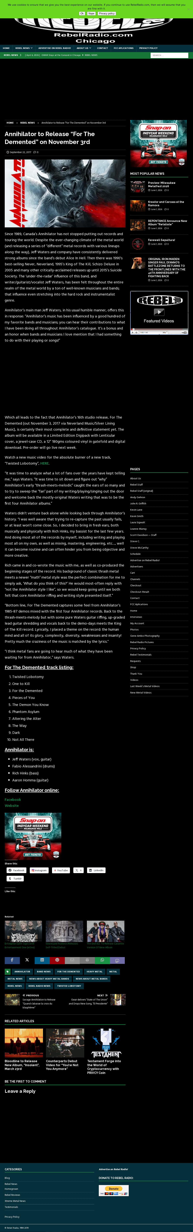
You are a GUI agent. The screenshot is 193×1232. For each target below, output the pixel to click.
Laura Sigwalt (137, 522)
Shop (133, 667)
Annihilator (22, 972)
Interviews (136, 617)
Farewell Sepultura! (161, 240)
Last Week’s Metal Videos (144, 686)
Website (12, 806)
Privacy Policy (148, 48)
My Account (137, 623)
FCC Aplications (123, 48)
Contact (102, 48)
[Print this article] (87, 960)
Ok (82, 13)
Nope (91, 13)
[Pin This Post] (57, 960)
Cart (132, 573)
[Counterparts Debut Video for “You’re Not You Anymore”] (65, 1043)
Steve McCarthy (139, 548)
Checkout (135, 585)
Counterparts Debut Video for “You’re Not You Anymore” (62, 1065)
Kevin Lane (136, 510)
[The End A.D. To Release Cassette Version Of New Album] (105, 931)
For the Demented (68, 972)
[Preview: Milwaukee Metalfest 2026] (137, 186)
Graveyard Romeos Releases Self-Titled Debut (62, 946)
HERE (44, 464)
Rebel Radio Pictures (142, 642)
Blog (7, 1178)
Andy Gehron (137, 497)
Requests (135, 661)
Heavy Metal (95, 972)
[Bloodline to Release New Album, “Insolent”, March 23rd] (24, 1043)
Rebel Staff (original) (141, 491)
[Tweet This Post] (27, 960)
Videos (134, 680)
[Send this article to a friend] (72, 960)
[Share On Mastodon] (117, 960)
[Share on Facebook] (12, 960)
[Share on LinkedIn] (42, 960)
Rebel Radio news (39, 986)
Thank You (136, 674)
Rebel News (22, 48)
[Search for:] (169, 55)
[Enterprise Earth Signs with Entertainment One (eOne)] (23, 931)
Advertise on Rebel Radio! (54, 48)
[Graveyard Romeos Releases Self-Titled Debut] (64, 931)
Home (6, 48)
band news (44, 972)
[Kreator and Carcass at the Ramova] (137, 206)
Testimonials (11, 1207)
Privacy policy (107, 13)
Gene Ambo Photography (145, 636)
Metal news (15, 979)
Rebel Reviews (12, 1195)
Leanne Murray (138, 529)
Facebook (13, 800)
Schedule (135, 554)
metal (113, 972)
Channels (135, 579)
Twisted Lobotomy (69, 986)
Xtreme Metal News (15, 1201)
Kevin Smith (136, 516)
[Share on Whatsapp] (102, 960)
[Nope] (188, 9)
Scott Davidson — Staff (143, 535)
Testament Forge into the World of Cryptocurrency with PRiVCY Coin (104, 1067)
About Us (82, 48)
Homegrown (11, 1189)
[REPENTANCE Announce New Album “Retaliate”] (137, 225)
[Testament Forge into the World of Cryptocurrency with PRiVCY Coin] (106, 1043)
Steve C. (134, 541)
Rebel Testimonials (140, 655)
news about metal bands (91, 979)
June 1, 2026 (156, 190)
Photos (134, 630)
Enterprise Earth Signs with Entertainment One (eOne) (20, 946)
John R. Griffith (138, 504)
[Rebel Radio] (96, 42)
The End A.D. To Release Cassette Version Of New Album (105, 946)
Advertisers (136, 567)
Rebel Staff (136, 485)
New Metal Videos (140, 693)
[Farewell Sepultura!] (137, 244)
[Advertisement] (96, 91)
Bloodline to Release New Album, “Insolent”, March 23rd (22, 1065)
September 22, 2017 (20, 152)
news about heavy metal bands (49, 979)
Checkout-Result (139, 592)
